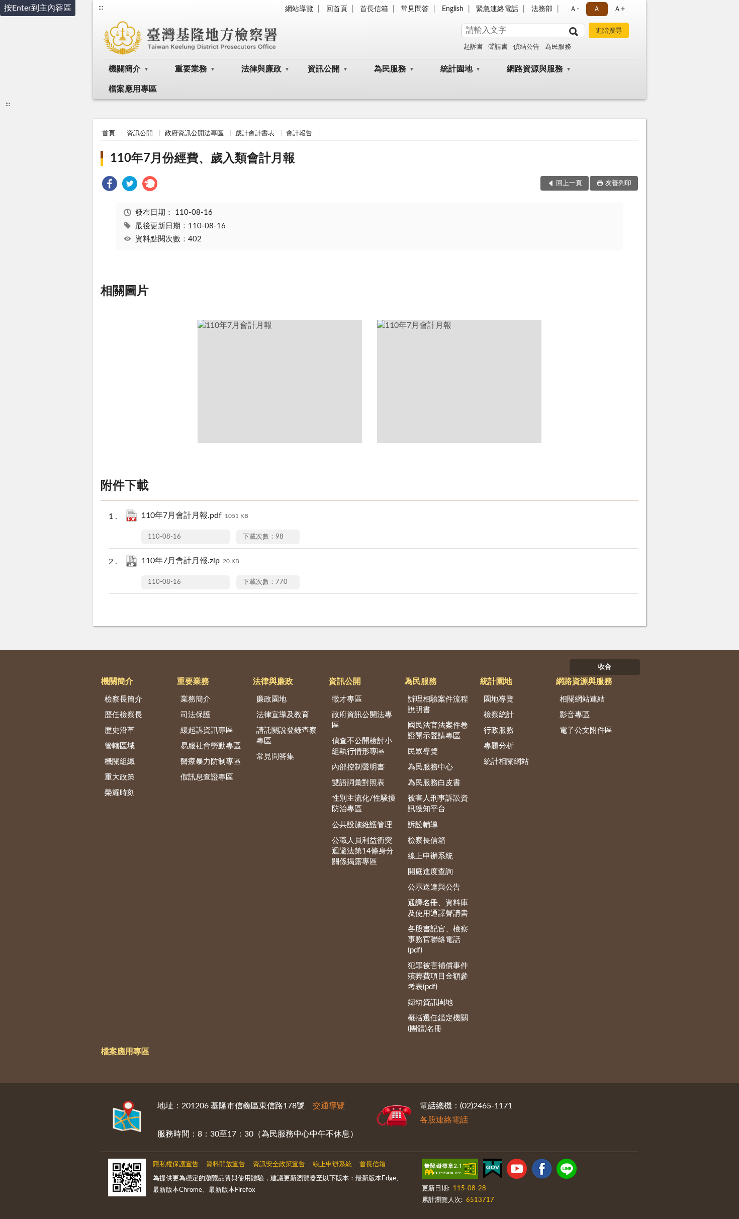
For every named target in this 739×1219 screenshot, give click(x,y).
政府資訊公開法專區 (194, 133)
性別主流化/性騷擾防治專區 (364, 804)
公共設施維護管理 (362, 825)
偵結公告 (526, 47)
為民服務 (558, 47)
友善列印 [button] (618, 183)
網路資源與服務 (535, 69)
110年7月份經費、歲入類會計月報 (202, 158)
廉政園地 (271, 699)
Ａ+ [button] (619, 9)
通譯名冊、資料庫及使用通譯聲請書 (438, 908)
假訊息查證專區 (206, 777)
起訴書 (473, 47)
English (453, 9)
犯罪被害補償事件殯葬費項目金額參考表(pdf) (438, 976)
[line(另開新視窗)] (567, 1171)
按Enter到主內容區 (37, 8)
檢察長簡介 (123, 699)
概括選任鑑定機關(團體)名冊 (438, 1023)
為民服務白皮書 (434, 783)
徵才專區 (347, 699)
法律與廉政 (261, 69)
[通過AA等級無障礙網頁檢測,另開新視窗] (450, 1171)
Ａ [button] (596, 9)
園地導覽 (499, 699)
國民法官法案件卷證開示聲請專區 (438, 731)
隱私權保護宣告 (176, 1164)
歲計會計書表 (254, 133)
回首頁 (336, 9)
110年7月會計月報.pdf (194, 515)
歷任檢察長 (123, 715)
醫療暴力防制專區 (210, 761)
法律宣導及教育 (282, 715)
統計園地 (456, 69)
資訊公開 (324, 69)
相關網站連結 (582, 699)
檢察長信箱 (426, 840)
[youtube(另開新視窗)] (517, 1171)
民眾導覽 (423, 751)
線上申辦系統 (430, 856)
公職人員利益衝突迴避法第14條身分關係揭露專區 (363, 851)
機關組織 (120, 761)
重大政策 (120, 777)
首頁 (108, 133)
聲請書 (498, 47)
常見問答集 (275, 756)
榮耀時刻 (120, 793)
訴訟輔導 (423, 825)
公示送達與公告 (434, 887)
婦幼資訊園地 (430, 1002)
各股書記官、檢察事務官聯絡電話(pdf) (438, 939)
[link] (109, 185)
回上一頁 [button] (569, 183)
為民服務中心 (430, 767)
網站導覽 (299, 9)
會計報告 (299, 133)
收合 (604, 667)
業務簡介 (195, 699)
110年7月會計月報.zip (190, 561)
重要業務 (191, 69)
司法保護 (195, 715)
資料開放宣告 (225, 1164)
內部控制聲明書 (358, 767)
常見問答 (415, 9)
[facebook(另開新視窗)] (542, 1171)
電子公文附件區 (586, 730)
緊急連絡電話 (497, 9)
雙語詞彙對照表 (358, 783)
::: (101, 8)
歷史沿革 (120, 730)
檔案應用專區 (133, 89)
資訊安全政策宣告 (279, 1164)
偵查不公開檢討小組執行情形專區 (362, 746)
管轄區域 (120, 746)
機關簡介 (125, 69)
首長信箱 (374, 9)
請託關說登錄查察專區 (286, 736)
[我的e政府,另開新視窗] (492, 1171)
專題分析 (499, 746)
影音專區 (575, 715)
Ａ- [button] (574, 9)
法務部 (541, 9)
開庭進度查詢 (430, 872)
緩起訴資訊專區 (206, 730)
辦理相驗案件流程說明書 (438, 704)
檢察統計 (499, 715)
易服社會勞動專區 (210, 746)
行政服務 (499, 730)
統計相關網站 (506, 761)
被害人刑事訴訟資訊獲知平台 (438, 804)
